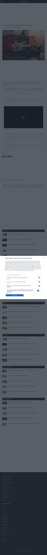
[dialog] (23, 277)
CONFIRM (14, 295)
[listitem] (23, 275)
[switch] (38, 277)
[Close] (44, 258)
